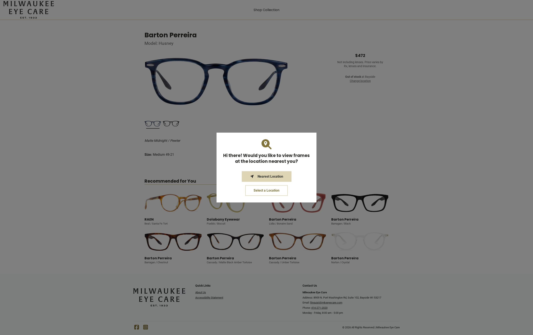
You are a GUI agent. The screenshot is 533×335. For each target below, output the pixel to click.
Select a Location (266, 190)
